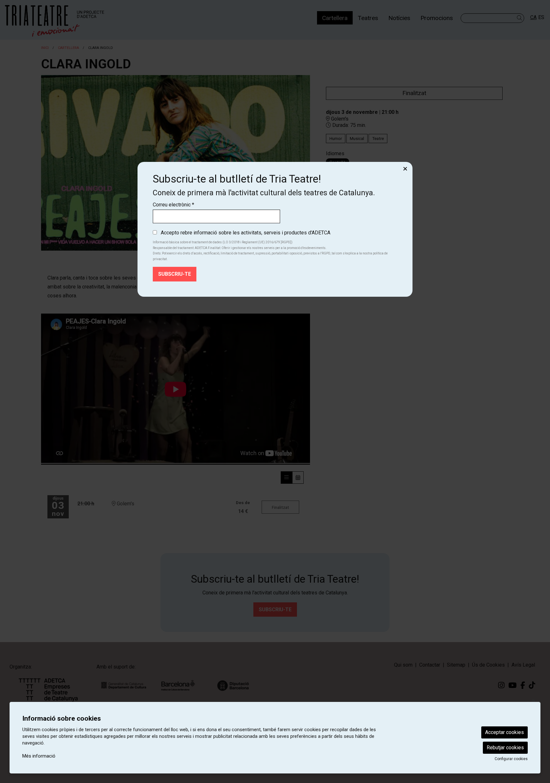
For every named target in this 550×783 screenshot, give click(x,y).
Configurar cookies (511, 759)
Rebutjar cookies (505, 748)
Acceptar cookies (504, 732)
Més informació (38, 756)
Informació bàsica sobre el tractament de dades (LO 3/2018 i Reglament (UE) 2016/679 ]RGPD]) (223, 242)
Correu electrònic (173, 205)
